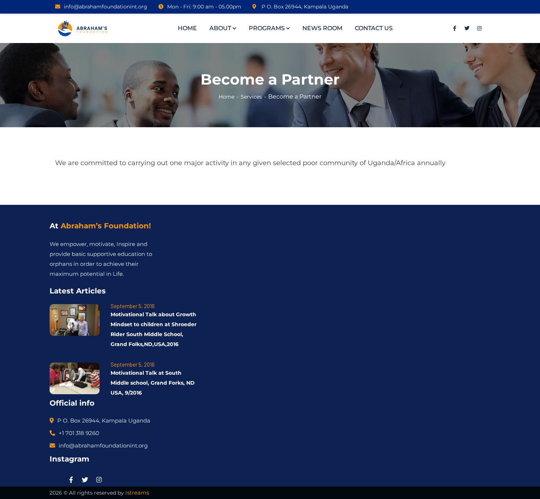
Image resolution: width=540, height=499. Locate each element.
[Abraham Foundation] (83, 28)
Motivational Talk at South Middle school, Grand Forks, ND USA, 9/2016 (153, 383)
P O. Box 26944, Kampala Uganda (304, 6)
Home (226, 96)
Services (251, 96)
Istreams (137, 492)
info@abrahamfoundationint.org (105, 6)
